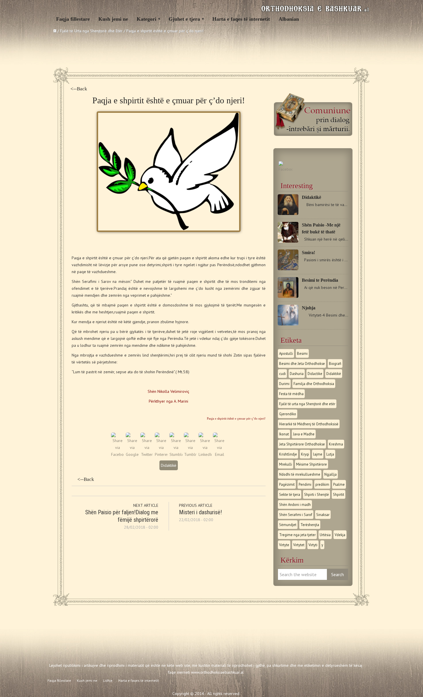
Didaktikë (168, 465)
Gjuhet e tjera (184, 19)
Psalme (339, 484)
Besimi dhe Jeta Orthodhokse (302, 363)
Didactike (315, 373)
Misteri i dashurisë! (200, 512)
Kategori (146, 19)
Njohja (308, 307)
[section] (169, 411)
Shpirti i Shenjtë (316, 494)
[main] (169, 411)
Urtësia (325, 534)
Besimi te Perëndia (320, 280)
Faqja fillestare (73, 19)
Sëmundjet (287, 524)
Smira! (308, 252)
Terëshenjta (309, 524)
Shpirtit (338, 494)
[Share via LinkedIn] (205, 454)
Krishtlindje (288, 454)
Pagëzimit (287, 484)
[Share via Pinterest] (161, 454)
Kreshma (336, 444)
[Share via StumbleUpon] (175, 454)
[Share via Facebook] (117, 454)
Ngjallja (330, 474)
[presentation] (169, 411)
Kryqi (305, 454)
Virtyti (312, 544)
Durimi (284, 383)
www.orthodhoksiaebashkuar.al (217, 672)
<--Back (78, 89)
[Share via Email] (219, 454)
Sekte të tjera (289, 494)
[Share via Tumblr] (190, 454)
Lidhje (108, 680)
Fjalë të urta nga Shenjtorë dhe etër (307, 403)
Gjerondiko (287, 414)
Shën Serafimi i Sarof (295, 514)
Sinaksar (322, 514)
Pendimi (305, 484)
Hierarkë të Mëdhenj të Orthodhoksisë (308, 424)
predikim (322, 484)
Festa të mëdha (291, 393)
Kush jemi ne (113, 19)
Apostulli (286, 353)
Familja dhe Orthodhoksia (314, 383)
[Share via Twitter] (146, 454)
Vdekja (340, 534)
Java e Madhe (304, 434)
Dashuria (297, 373)
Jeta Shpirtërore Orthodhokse (302, 444)
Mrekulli (285, 464)
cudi (282, 373)
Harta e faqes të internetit (241, 19)
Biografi (335, 363)
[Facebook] (285, 169)
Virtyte (284, 544)
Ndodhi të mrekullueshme (299, 474)
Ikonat (284, 434)
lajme (317, 454)
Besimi (302, 353)
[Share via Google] (132, 454)
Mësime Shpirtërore (311, 464)
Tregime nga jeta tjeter (297, 534)
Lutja (330, 454)
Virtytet (298, 544)
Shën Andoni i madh (295, 504)
